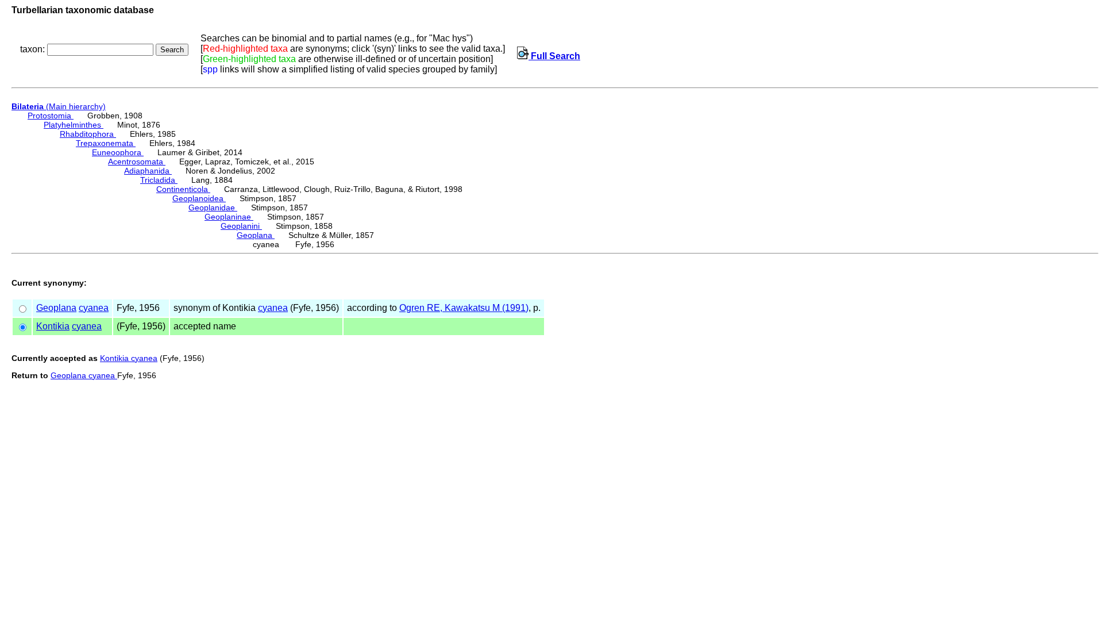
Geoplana (256, 235)
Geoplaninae (229, 216)
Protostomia (51, 115)
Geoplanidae (212, 207)
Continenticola (183, 189)
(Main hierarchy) (58, 106)
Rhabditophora (88, 134)
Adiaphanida (148, 170)
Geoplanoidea (199, 198)
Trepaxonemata (106, 143)
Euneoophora (118, 152)
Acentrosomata (136, 161)
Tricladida (159, 180)
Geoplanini (241, 226)
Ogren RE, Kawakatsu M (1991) (464, 308)
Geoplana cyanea (84, 375)
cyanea (94, 308)
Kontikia (53, 326)
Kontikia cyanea (128, 358)
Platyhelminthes (73, 124)
